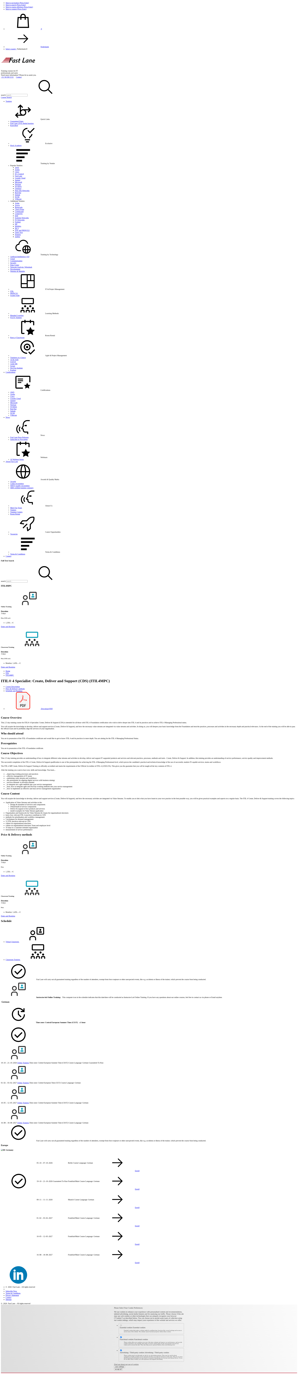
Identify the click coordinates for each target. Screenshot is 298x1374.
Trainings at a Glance (18, 358)
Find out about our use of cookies (126, 1364)
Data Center (14, 265)
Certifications (10, 372)
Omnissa (18, 189)
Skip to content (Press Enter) (16, 9)
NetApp (18, 184)
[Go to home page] (18, 69)
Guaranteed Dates (16, 121)
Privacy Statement (12, 1295)
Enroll (137, 1171)
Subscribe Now (11, 1291)
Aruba (17, 170)
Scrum (12, 366)
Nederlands (45, 47)
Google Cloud (20, 178)
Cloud (12, 259)
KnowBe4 (14, 126)
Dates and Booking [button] (8, 627)
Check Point (19, 209)
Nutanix (18, 235)
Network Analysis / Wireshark (21, 267)
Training (9, 101)
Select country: (11, 49)
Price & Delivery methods (15, 689)
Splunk (17, 195)
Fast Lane (18, 176)
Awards (13, 482)
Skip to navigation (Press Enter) (17, 3)
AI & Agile (14, 360)
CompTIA (19, 214)
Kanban (13, 370)
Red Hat (18, 193)
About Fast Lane (12, 462)
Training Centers (16, 512)
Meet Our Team (16, 508)
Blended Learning (17, 315)
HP (16, 224)
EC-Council (19, 174)
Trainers (13, 510)
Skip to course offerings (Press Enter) (19, 7)
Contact (19, 77)
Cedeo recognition (17, 484)
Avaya (17, 205)
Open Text (19, 232)
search (3, 95)
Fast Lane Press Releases (19, 437)
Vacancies (14, 534)
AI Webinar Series (17, 459)
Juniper (17, 180)
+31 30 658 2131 (7, 77)
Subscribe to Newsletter (19, 439)
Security (13, 263)
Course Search (6, 97)
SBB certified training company (22, 488)
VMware (18, 199)
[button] (22, 49)
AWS (17, 168)
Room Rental (15, 514)
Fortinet (18, 222)
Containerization (16, 261)
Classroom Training (13, 960)
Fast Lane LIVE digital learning (22, 123)
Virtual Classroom (12, 942)
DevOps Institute (16, 368)
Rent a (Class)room (17, 338)
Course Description (13, 687)
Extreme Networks (22, 218)
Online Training (23, 1063)
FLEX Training (16, 318)
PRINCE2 (14, 293)
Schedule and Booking (14, 691)
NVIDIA (18, 186)
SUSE (17, 197)
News (8, 417)
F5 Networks (20, 220)
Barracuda (18, 207)
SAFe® (13, 362)
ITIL (12, 291)
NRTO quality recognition (20, 486)
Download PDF (47, 709)
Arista (17, 203)
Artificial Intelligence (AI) (19, 257)
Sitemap (9, 1300)
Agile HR (13, 364)
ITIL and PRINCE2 (22, 230)
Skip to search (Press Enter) (16, 5)
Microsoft (18, 182)
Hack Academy (16, 146)
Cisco (17, 172)
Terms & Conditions (17, 554)
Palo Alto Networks (22, 191)
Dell (16, 216)
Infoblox (18, 226)
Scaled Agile (15, 295)
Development (15, 269)
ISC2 (17, 228)
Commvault (19, 212)
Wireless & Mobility (17, 271)
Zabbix (17, 237)
